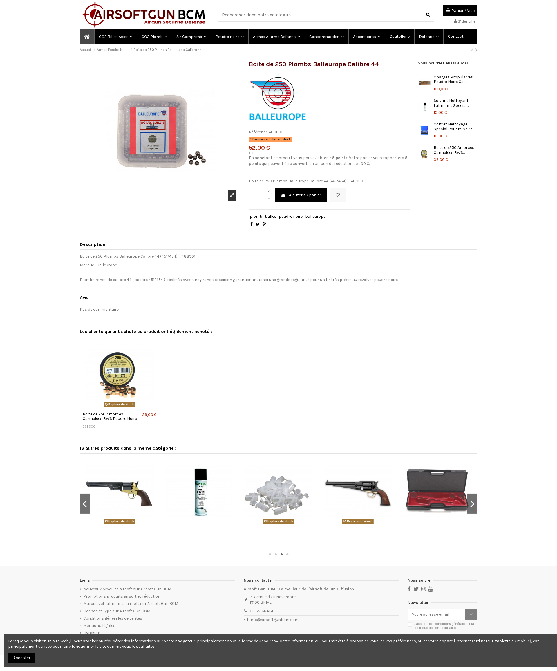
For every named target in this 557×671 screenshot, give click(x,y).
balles (270, 216)
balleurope (315, 216)
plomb (256, 216)
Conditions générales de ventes (112, 618)
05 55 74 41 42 (263, 611)
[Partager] (251, 224)
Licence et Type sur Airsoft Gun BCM (116, 611)
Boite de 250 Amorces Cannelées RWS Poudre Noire (110, 416)
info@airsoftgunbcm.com (274, 619)
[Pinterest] (264, 224)
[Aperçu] (119, 407)
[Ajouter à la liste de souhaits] (338, 195)
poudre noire (291, 216)
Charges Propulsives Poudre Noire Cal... (453, 79)
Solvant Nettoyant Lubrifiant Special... (451, 103)
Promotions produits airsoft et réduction (121, 596)
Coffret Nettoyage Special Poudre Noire (453, 127)
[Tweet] (258, 224)
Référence (258, 131)
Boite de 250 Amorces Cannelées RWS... (454, 150)
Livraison (91, 632)
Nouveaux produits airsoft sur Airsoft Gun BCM (127, 589)
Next (472, 503)
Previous (85, 503)
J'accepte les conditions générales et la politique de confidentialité (444, 625)
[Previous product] (473, 49)
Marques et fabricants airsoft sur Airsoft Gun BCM (130, 603)
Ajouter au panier (305, 195)
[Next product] (476, 49)
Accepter (21, 657)
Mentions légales (99, 625)
